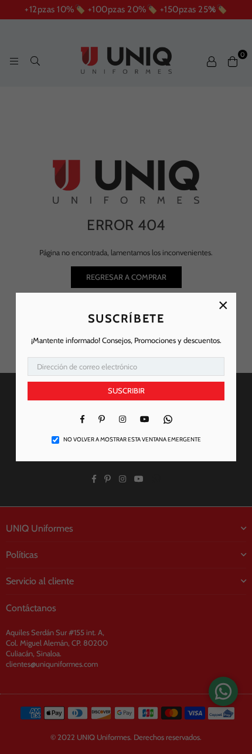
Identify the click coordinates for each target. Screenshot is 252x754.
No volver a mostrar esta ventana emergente (132, 439)
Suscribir (126, 390)
